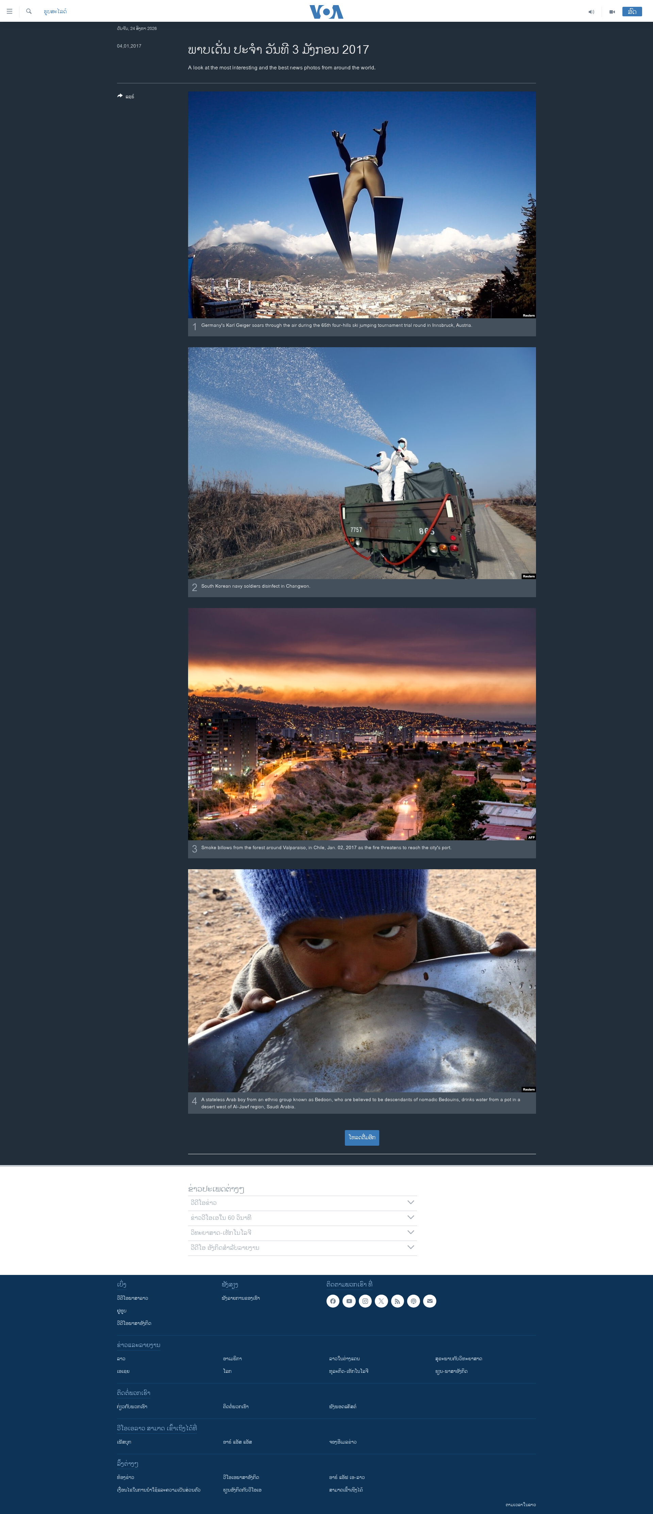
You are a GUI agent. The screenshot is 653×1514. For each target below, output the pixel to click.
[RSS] (397, 1301)
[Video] (612, 12)
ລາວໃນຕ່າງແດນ (344, 1358)
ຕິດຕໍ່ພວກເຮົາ (236, 1406)
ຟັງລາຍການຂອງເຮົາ (241, 1298)
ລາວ (121, 1358)
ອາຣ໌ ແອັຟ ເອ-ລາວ (347, 1477)
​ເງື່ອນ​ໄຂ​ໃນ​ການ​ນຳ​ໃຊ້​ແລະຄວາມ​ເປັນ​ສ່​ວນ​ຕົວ (159, 1490)
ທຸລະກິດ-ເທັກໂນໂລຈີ (348, 1371)
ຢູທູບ (122, 1310)
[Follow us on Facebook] (332, 1301)
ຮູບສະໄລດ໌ (55, 12)
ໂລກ (227, 1371)
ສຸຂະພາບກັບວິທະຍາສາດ (458, 1358)
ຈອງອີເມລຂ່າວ (343, 1442)
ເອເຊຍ (123, 1371)
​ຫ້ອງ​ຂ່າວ (125, 1477)
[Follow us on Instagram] (365, 1301)
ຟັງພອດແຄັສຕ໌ (342, 1406)
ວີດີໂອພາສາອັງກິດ (134, 1323)
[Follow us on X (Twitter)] (381, 1301)
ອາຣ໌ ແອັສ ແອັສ (237, 1442)
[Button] (125, 97)
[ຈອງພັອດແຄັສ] (429, 1301)
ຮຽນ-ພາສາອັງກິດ (451, 1371)
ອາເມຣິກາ (232, 1358)
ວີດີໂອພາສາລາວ (132, 1298)
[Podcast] (413, 1301)
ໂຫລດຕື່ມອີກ (362, 1137)
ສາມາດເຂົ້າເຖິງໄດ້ (346, 1490)
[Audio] (591, 12)
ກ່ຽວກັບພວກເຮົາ (132, 1406)
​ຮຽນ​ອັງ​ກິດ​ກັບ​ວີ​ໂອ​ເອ (242, 1490)
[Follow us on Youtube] (348, 1301)
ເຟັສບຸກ (124, 1442)
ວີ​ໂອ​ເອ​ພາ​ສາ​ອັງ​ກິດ (241, 1477)
